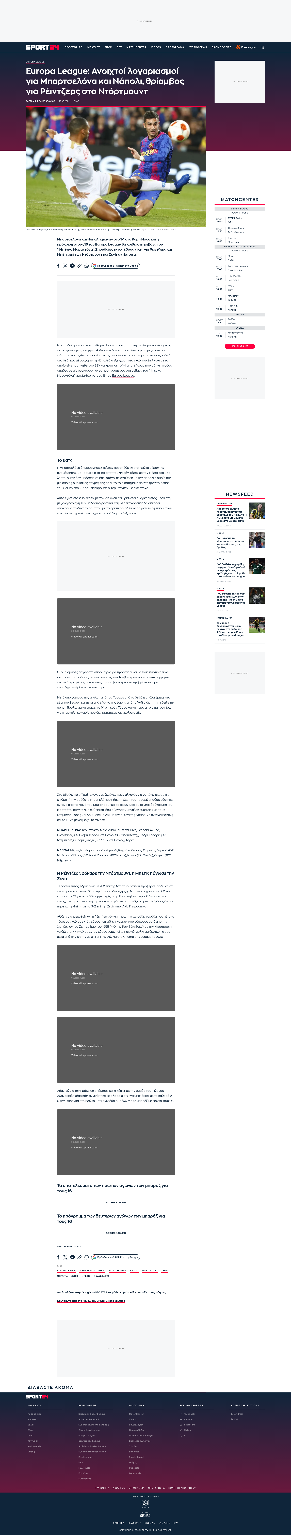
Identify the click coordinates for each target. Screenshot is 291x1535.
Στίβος (31, 1452)
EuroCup (83, 1473)
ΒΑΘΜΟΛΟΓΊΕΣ (221, 47)
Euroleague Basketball (245, 47)
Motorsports (34, 1446)
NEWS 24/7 (134, 1523)
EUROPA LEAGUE (66, 1271)
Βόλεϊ (31, 1425)
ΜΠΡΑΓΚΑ (62, 1276)
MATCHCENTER (136, 47)
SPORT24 (118, 1523)
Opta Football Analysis (141, 1436)
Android (238, 1414)
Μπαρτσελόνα (109, 350)
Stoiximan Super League (92, 1414)
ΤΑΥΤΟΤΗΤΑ (102, 1488)
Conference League (89, 1441)
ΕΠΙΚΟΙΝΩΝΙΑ (137, 1488)
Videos (133, 1419)
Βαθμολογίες (136, 1425)
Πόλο (30, 1436)
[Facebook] (58, 265)
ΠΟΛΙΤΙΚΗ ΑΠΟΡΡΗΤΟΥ (182, 1488)
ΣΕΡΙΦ (164, 1271)
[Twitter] (65, 265)
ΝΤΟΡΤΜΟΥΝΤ (150, 1271)
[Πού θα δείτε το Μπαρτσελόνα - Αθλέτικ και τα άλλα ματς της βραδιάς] (257, 540)
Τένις (30, 1430)
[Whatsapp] (86, 265)
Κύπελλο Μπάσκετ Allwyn (92, 1452)
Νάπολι (103, 360)
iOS (236, 1419)
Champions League (89, 1430)
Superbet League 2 (88, 1419)
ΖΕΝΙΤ (74, 1276)
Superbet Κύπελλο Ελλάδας (93, 1425)
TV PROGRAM (198, 47)
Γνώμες (133, 1463)
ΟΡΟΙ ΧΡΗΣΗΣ (156, 1488)
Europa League (123, 375)
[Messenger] (72, 265)
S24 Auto (134, 1452)
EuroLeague (85, 1457)
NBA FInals (84, 1468)
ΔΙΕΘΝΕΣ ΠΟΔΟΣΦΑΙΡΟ (92, 1271)
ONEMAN (149, 1523)
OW (175, 1523)
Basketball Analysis (139, 1441)
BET (119, 47)
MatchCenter (136, 1414)
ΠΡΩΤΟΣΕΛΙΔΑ (175, 47)
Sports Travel (136, 1457)
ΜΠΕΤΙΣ (86, 1276)
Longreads (135, 1473)
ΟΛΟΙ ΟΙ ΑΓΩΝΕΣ (240, 346)
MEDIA (220, 533)
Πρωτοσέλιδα (136, 1430)
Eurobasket (84, 1479)
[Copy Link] (79, 265)
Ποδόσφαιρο (74, 47)
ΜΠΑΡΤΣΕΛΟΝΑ (117, 1271)
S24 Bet (133, 1446)
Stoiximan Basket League (92, 1446)
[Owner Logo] (145, 1503)
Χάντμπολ (33, 1441)
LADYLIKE (164, 1523)
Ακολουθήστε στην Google (74, 1292)
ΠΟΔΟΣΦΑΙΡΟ (224, 504)
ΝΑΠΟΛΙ (134, 1271)
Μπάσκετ (93, 47)
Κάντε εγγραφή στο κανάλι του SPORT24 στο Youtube (91, 1301)
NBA (80, 1463)
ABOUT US (119, 1488)
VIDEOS (156, 47)
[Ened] (145, 1515)
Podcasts (134, 1468)
